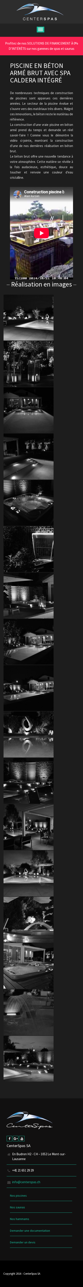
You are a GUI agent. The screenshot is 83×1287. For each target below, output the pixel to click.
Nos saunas (17, 1207)
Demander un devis (22, 1242)
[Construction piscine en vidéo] (28, 317)
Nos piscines (18, 1196)
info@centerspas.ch (26, 1182)
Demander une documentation (30, 1231)
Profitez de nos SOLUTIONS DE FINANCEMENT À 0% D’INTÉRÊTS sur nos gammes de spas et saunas (41, 46)
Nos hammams (19, 1219)
